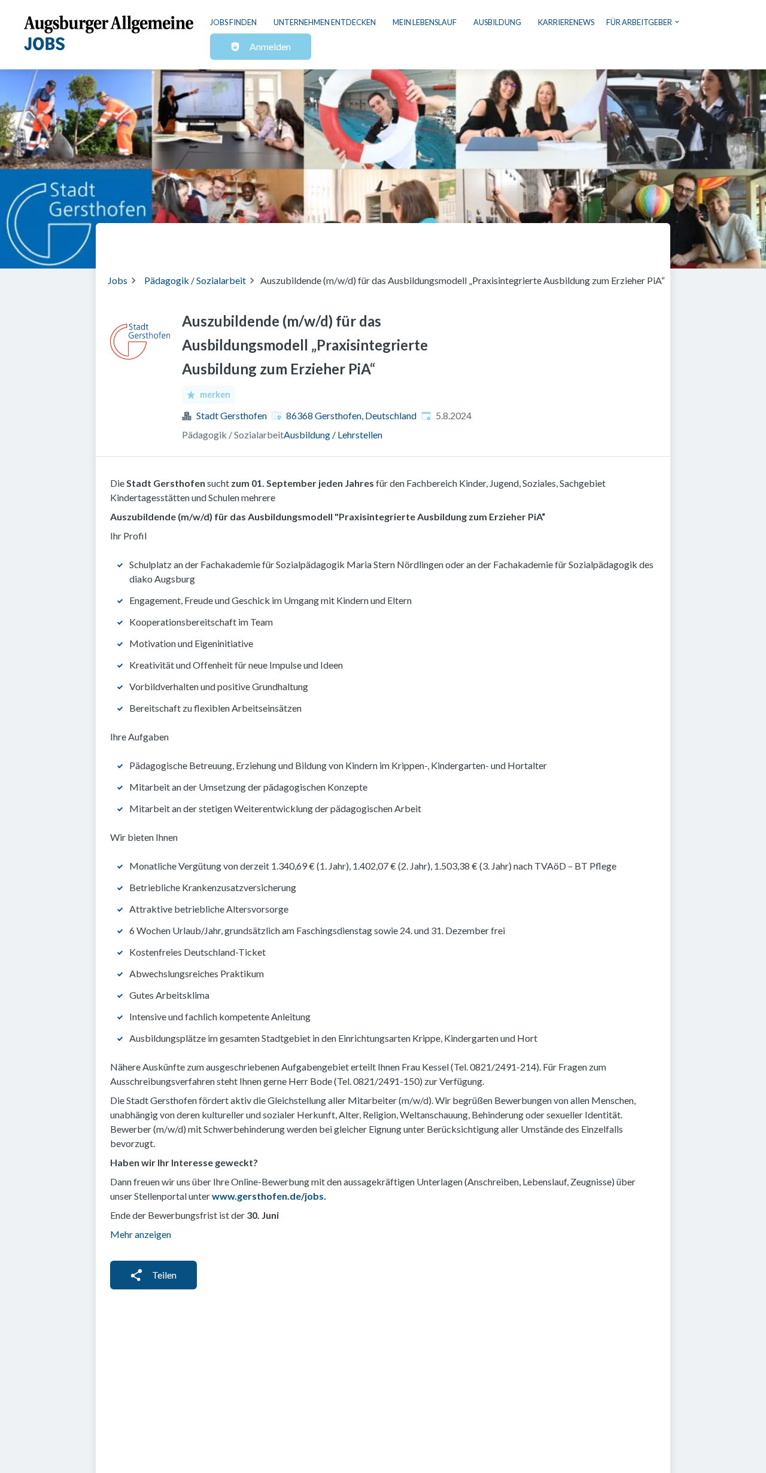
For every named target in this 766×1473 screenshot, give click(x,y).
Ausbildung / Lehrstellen (333, 434)
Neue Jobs (560, 241)
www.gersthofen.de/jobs (268, 1195)
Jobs (117, 280)
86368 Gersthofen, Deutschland (351, 415)
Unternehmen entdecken (324, 22)
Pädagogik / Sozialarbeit (195, 280)
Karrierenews (566, 22)
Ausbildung (497, 22)
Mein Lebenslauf (425, 22)
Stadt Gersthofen (231, 415)
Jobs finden (233, 22)
